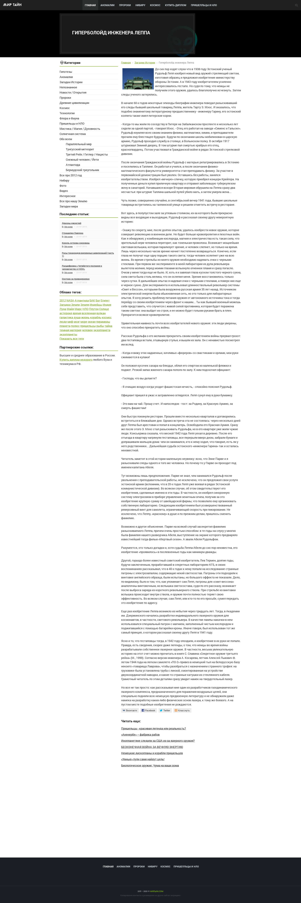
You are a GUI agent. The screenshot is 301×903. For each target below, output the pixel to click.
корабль (95, 317)
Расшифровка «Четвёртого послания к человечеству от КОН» (82, 267)
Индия (107, 305)
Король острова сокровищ (76, 242)
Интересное (68, 196)
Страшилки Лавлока (72, 233)
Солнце (104, 309)
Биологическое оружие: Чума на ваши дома (150, 765)
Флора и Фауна (69, 118)
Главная (90, 5)
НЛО (85, 309)
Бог (98, 300)
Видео (64, 191)
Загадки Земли (70, 305)
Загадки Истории (71, 82)
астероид (66, 313)
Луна (63, 309)
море (83, 321)
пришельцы (88, 326)
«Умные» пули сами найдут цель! (142, 759)
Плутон (94, 309)
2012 (63, 300)
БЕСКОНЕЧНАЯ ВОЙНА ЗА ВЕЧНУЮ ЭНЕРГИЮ (152, 747)
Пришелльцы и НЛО (204, 5)
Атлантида (73, 165)
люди (63, 321)
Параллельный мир (79, 144)
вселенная (89, 313)
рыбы (100, 326)
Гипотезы (66, 72)
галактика (66, 317)
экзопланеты (68, 334)
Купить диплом (175, 5)
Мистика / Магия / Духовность (80, 129)
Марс (78, 309)
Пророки (125, 5)
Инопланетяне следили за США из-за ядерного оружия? (158, 741)
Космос (155, 5)
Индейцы (96, 305)
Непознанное (68, 87)
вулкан (101, 313)
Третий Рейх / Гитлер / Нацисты (87, 154)
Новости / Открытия (73, 92)
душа (77, 317)
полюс (75, 326)
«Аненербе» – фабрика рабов (140, 734)
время (77, 313)
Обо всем (66, 139)
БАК (92, 300)
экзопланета (101, 330)
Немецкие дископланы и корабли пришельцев (152, 753)
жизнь (85, 317)
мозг (77, 321)
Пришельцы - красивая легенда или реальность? (153, 728)
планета (65, 326)
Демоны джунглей (71, 223)
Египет (105, 300)
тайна (108, 326)
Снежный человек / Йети (82, 159)
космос (107, 317)
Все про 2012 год (71, 175)
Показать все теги (72, 338)
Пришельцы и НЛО (72, 123)
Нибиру (140, 5)
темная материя (70, 330)
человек (87, 330)
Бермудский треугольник (82, 170)
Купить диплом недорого (76, 359)
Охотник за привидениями (76, 278)
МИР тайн (12, 5)
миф (70, 321)
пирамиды (103, 321)
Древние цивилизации (74, 103)
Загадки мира (69, 206)
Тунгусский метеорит (80, 149)
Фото (63, 185)
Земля (84, 305)
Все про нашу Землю (73, 201)
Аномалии (107, 5)
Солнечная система (73, 134)
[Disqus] (181, 814)
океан (92, 321)
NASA (70, 300)
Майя (70, 309)
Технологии (67, 113)
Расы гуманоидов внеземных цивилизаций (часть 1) (88, 254)
